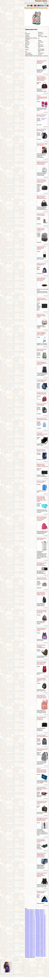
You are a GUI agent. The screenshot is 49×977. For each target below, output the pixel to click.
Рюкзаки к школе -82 (40, 956)
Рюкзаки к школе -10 (40, 914)
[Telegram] (46, 5)
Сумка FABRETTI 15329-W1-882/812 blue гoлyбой (41, 334)
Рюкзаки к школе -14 (40, 916)
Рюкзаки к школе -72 (40, 950)
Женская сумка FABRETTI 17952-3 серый (41, 316)
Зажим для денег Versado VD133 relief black (42, 299)
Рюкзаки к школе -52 (40, 938)
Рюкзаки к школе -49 (30, 937)
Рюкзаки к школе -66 (40, 946)
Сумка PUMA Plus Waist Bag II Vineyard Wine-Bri (42, 788)
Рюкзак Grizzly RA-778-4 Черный (41, 404)
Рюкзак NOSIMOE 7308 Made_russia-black (41, 680)
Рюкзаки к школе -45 (30, 935)
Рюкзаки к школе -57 (30, 942)
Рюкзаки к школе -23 (30, 922)
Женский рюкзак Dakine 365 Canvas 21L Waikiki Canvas (41, 696)
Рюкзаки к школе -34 (40, 928)
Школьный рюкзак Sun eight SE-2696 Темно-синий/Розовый (41, 518)
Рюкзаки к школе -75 (30, 952)
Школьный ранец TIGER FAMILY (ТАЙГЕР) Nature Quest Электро (41, 855)
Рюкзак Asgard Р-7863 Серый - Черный (41, 229)
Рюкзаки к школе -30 (40, 925)
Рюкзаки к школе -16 (40, 917)
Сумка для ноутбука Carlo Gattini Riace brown (42, 802)
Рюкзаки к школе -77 (30, 953)
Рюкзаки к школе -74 (40, 951)
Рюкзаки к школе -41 (30, 932)
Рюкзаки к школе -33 (30, 928)
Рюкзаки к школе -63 (30, 945)
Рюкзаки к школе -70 (40, 949)
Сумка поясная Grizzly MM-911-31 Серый (41, 841)
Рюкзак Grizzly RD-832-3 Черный (41, 130)
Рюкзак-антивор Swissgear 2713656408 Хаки (41, 646)
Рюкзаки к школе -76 (40, 952)
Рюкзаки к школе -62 (40, 944)
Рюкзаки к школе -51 (30, 938)
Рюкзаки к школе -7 (29, 913)
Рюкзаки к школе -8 (39, 913)
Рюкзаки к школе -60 (40, 943)
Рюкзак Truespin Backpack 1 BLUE (41, 450)
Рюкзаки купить (42, 1)
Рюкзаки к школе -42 (40, 932)
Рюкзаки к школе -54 (40, 939)
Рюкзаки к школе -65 (30, 946)
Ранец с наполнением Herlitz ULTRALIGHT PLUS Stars (42, 97)
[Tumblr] (40, 5)
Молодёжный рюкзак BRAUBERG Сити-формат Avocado (42, 819)
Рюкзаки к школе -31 (30, 927)
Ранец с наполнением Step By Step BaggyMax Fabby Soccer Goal (41, 770)
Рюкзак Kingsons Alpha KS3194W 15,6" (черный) (42, 363)
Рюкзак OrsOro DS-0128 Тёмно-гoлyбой (42, 419)
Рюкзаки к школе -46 (40, 935)
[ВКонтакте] (28, 5)
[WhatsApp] (44, 5)
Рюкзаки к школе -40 (40, 931)
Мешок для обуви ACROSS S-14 (41, 264)
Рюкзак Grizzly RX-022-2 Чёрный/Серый (42, 736)
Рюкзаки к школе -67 (30, 947)
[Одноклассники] (29, 5)
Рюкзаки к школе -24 (40, 922)
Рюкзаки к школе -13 (30, 916)
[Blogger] (33, 5)
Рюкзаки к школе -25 (30, 923)
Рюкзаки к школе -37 (30, 930)
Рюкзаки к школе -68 (40, 947)
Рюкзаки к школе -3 (29, 910)
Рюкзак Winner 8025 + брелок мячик (42, 381)
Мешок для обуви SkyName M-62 (41, 892)
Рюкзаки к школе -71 (30, 950)
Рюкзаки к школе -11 (30, 915)
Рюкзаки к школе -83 (30, 957)
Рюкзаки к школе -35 (30, 929)
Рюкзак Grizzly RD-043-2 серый (41, 350)
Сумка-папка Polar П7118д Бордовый (41, 393)
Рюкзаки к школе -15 (30, 917)
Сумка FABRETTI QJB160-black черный (41, 248)
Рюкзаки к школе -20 (40, 920)
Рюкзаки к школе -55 (30, 940)
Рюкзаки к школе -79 (30, 954)
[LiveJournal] (38, 5)
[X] (31, 5)
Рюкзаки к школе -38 (40, 930)
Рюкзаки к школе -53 (30, 939)
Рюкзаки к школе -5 (29, 911)
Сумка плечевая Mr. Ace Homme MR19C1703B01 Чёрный (42, 875)
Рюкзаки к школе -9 (29, 914)
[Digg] (35, 5)
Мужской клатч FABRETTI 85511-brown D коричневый (42, 465)
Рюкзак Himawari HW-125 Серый (42, 750)
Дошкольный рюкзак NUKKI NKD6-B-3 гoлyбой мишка (42, 163)
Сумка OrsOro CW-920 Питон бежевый (42, 578)
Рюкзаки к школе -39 (30, 931)
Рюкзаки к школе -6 (39, 911)
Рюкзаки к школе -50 (40, 937)
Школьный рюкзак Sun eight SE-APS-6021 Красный (41, 663)
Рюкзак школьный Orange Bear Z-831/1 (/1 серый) (42, 611)
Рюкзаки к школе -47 (30, 936)
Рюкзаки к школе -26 (40, 923)
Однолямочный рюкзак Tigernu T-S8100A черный (41, 593)
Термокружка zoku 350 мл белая (41, 539)
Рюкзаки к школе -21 (30, 921)
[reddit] (37, 5)
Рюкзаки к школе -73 (30, 951)
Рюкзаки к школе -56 (40, 940)
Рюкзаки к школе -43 (30, 934)
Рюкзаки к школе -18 (40, 918)
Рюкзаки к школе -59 (30, 943)
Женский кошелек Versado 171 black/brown (41, 718)
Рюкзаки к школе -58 (40, 942)
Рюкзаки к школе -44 (40, 934)
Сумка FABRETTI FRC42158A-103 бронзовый (41, 279)
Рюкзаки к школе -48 (40, 936)
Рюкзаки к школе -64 (40, 945)
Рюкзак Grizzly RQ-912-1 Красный (41, 115)
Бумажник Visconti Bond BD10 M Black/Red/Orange (41, 564)
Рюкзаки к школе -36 (40, 929)
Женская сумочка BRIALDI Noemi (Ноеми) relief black (41, 197)
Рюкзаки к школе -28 (40, 924)
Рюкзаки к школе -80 (40, 954)
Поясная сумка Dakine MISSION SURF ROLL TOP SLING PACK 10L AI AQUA (42, 499)
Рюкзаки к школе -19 (30, 920)
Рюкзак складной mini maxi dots (41, 482)
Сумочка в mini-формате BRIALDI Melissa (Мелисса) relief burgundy (41, 78)
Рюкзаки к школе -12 (40, 915)
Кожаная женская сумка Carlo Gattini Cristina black (41, 181)
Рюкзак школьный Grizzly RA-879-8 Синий (41, 629)
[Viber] (42, 5)
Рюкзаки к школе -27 (30, 924)
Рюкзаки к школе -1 (29, 909)
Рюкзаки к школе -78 (40, 953)
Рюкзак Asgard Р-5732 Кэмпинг (41, 215)
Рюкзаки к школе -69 (30, 949)
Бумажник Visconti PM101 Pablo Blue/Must (41, 62)
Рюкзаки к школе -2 (39, 909)
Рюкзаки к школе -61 (30, 944)
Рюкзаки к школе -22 (40, 921)
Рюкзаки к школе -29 (30, 925)
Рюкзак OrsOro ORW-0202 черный (42, 144)
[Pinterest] (47, 5)
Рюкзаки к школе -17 (30, 918)
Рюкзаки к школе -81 (30, 956)
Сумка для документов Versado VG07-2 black (42, 434)
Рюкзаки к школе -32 (40, 927)
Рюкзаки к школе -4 (39, 910)
